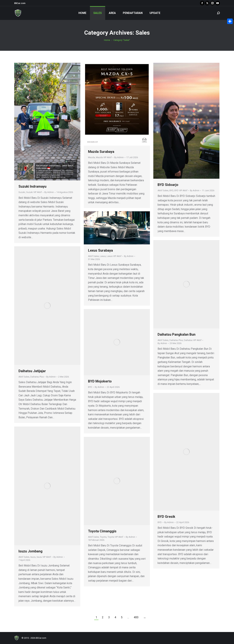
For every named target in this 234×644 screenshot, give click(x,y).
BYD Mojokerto (100, 381)
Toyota (103, 537)
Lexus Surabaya (100, 250)
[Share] (229, 21)
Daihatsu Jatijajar (32, 371)
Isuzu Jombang (30, 551)
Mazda (91, 157)
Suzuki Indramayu (32, 186)
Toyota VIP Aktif (115, 537)
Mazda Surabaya (101, 152)
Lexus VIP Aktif (114, 256)
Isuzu (33, 557)
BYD (171, 190)
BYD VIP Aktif (180, 190)
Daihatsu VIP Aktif (192, 340)
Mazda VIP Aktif (104, 157)
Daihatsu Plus (176, 340)
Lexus (103, 256)
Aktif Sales (163, 190)
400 (136, 617)
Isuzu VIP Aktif (44, 557)
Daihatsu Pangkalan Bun (176, 334)
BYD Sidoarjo (168, 185)
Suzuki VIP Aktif (34, 192)
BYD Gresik (166, 517)
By (49, 192)
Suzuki (22, 192)
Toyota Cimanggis (102, 531)
